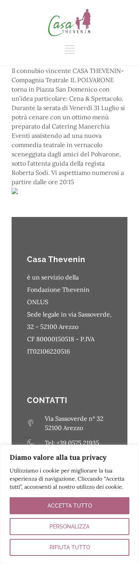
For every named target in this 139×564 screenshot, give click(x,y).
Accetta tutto (69, 506)
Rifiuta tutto (69, 547)
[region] (69, 504)
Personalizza (69, 526)
